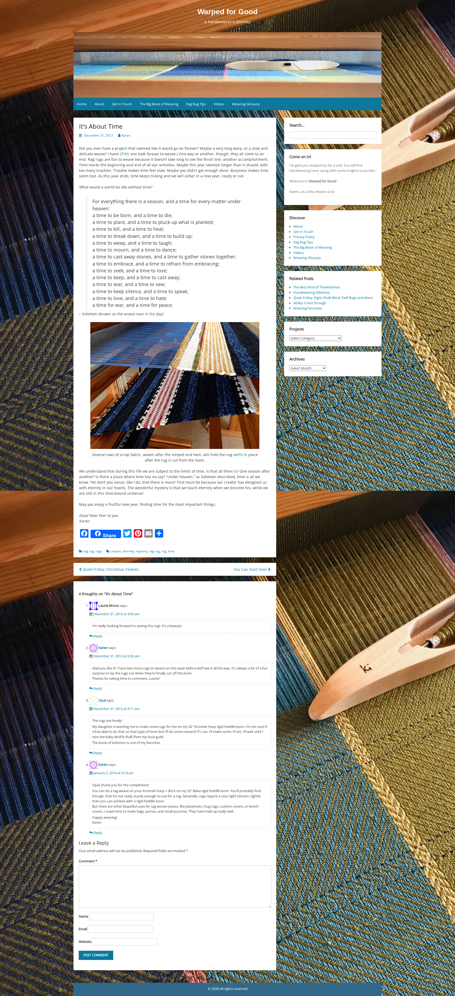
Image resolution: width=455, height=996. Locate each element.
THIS (125, 153)
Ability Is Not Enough (309, 303)
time (171, 551)
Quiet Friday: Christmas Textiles (110, 569)
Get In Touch (122, 104)
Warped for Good (227, 12)
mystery (141, 551)
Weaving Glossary (246, 104)
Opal (102, 700)
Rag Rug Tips (196, 104)
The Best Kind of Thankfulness (316, 287)
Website (85, 941)
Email (83, 929)
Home (82, 104)
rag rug (88, 551)
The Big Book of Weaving (159, 104)
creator (115, 551)
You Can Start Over (251, 569)
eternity (128, 551)
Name (83, 916)
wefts (238, 454)
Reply (97, 636)
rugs (99, 551)
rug (163, 551)
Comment (88, 861)
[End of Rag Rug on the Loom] (174, 385)
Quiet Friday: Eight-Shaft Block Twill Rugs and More (333, 297)
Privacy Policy (304, 236)
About (99, 104)
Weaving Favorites (307, 308)
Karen (126, 135)
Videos (219, 104)
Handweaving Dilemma (311, 292)
